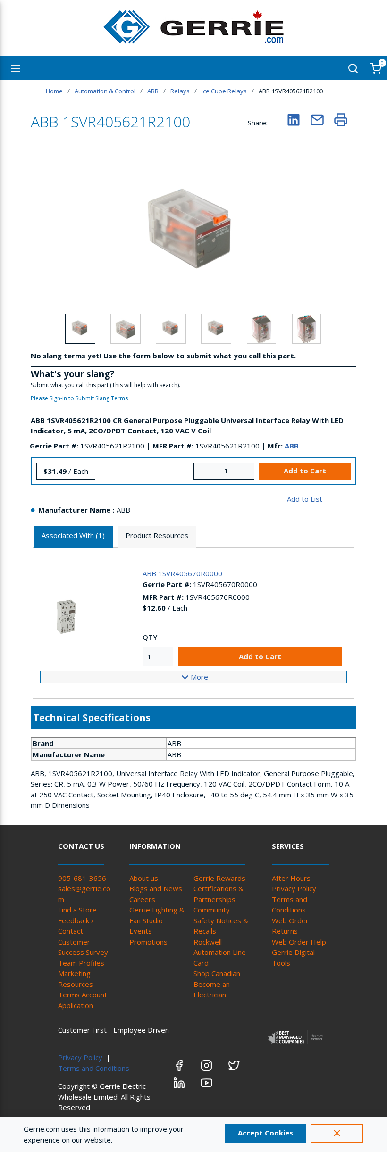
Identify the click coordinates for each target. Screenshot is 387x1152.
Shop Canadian (217, 973)
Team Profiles (81, 963)
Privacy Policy (294, 888)
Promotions (148, 941)
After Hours (291, 878)
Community (212, 909)
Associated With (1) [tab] (73, 535)
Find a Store (77, 909)
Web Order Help (299, 941)
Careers (142, 899)
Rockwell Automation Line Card (220, 952)
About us (143, 878)
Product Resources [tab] (157, 535)
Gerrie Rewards (219, 878)
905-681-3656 (82, 878)
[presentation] (73, 537)
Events (140, 931)
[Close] (337, 1133)
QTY (150, 637)
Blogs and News (155, 888)
